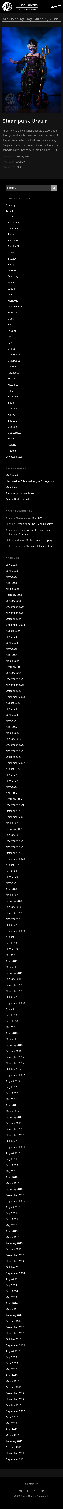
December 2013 (15, 1327)
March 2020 (12, 895)
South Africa (15, 246)
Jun (18, 157)
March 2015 (12, 1237)
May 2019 (11, 955)
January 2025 (13, 601)
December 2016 (15, 1129)
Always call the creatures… (41, 546)
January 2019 (13, 979)
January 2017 (13, 1123)
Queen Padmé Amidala (19, 499)
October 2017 (13, 1069)
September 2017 (15, 1075)
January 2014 (13, 1321)
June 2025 (12, 570)
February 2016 (14, 1189)
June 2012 (12, 1417)
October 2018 (13, 997)
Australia (13, 228)
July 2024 (11, 637)
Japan (11, 288)
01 (22, 157)
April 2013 (12, 1375)
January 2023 (13, 739)
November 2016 (15, 1135)
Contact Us (31, 1484)
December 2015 (15, 1195)
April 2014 (12, 1303)
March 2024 (12, 661)
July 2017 (11, 1087)
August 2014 (13, 1279)
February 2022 (14, 799)
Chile (11, 252)
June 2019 (12, 949)
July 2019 (11, 943)
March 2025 (12, 589)
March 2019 (12, 967)
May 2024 (11, 649)
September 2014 (15, 1273)
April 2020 (12, 889)
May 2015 (11, 1225)
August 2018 (13, 1009)
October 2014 (13, 1267)
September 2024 (15, 624)
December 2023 (15, 679)
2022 (26, 157)
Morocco (13, 312)
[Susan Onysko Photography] (23, 6)
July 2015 (11, 1213)
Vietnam (12, 366)
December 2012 (15, 1393)
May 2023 (11, 721)
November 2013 (15, 1333)
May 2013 (11, 1369)
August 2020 (13, 865)
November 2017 (15, 1063)
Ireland (12, 330)
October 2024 (13, 619)
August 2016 (13, 1153)
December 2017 (15, 1057)
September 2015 (15, 1201)
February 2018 (14, 1045)
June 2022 (12, 781)
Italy (10, 342)
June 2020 (12, 877)
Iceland (12, 444)
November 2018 (15, 991)
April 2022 (12, 793)
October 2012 (13, 1405)
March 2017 (12, 1111)
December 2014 (15, 1255)
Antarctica (13, 372)
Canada (12, 426)
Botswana (13, 240)
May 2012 (11, 1423)
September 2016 (15, 1147)
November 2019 (15, 919)
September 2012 (15, 1411)
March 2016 (12, 1183)
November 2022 (15, 751)
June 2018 (12, 1021)
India (10, 294)
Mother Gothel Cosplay (39, 540)
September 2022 (15, 763)
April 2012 (12, 1429)
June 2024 (12, 643)
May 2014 (11, 1297)
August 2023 (13, 703)
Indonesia (13, 270)
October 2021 (13, 811)
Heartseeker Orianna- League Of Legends (30, 481)
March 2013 (12, 1381)
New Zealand (15, 306)
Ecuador (12, 258)
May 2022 (11, 787)
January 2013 (13, 1387)
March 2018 (12, 1039)
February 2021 (14, 829)
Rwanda (12, 234)
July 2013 (11, 1357)
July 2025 (11, 564)
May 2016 (11, 1171)
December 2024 (15, 607)
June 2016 (12, 1165)
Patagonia (14, 264)
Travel (9, 211)
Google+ (35, 1490)
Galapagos (14, 360)
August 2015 (13, 1207)
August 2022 (13, 769)
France (12, 450)
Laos (10, 216)
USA (10, 336)
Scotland (13, 396)
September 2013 (15, 1345)
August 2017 (13, 1081)
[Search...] (54, 188)
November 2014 (15, 1261)
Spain (11, 402)
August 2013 (13, 1351)
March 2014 (12, 1309)
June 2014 (12, 1291)
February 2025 (14, 594)
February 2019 (14, 973)
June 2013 (12, 1363)
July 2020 (11, 871)
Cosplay (21, 162)
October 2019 (13, 925)
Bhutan (12, 324)
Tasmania (13, 222)
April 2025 (12, 582)
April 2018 (12, 1033)
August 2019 (13, 937)
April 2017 (12, 1105)
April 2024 (12, 654)
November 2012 (15, 1399)
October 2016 (13, 1141)
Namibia (12, 282)
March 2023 (12, 733)
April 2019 (12, 961)
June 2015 (12, 1219)
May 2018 (11, 1027)
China (11, 348)
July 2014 (11, 1285)
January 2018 (13, 1051)
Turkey (12, 378)
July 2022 (11, 775)
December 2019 (15, 913)
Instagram (20, 1490)
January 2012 (13, 1447)
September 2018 (15, 1003)
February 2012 (14, 1441)
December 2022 (15, 745)
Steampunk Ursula (25, 121)
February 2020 (14, 901)
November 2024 (15, 612)
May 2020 (11, 883)
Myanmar (13, 384)
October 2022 (13, 757)
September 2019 (15, 931)
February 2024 (14, 667)
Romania (13, 408)
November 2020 (15, 847)
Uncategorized (14, 456)
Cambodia (14, 354)
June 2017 (12, 1093)
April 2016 (12, 1177)
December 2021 (15, 805)
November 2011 (15, 1453)
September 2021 (15, 817)
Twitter (42, 1490)
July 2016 (11, 1159)
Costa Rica (14, 432)
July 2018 (11, 1015)
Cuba (11, 318)
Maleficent (12, 487)
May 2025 (11, 577)
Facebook (28, 1490)
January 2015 (13, 1249)
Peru (10, 390)
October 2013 (13, 1339)
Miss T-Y (37, 518)
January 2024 (13, 673)
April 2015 (12, 1231)
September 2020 (15, 859)
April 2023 (12, 727)
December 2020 (15, 841)
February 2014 (14, 1315)
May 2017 (11, 1099)
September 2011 (15, 1459)
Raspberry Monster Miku (20, 493)
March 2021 (12, 823)
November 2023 (15, 685)
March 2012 (12, 1435)
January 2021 (13, 835)
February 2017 (14, 1117)
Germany (13, 276)
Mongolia (13, 300)
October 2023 (13, 691)
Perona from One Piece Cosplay (34, 524)
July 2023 (11, 709)
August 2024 (13, 631)
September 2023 (15, 697)
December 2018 (15, 985)
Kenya (11, 414)
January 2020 (13, 907)
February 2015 (14, 1243)
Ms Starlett (12, 475)
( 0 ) (19, 167)
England (12, 420)
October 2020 (13, 853)
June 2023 (12, 715)
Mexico (12, 438)
